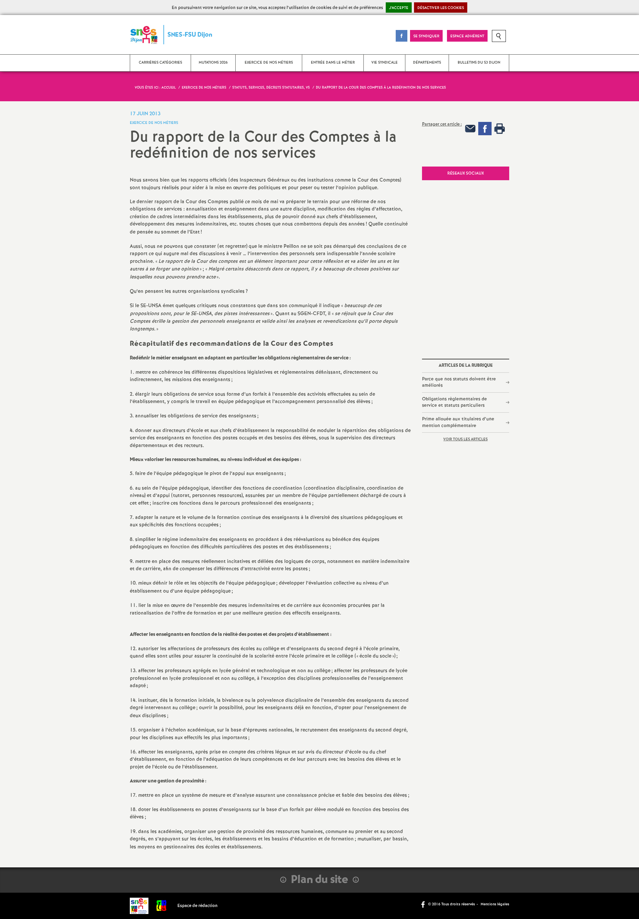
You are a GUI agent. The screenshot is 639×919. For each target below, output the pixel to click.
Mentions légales (495, 904)
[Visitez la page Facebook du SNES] (423, 904)
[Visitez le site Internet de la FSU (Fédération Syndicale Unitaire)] (161, 906)
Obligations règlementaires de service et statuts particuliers (454, 402)
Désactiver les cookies (440, 8)
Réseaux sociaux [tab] (465, 173)
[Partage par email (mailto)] (470, 128)
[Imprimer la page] (499, 128)
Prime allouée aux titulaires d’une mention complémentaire (458, 422)
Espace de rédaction (197, 906)
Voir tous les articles (465, 439)
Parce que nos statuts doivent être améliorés (459, 382)
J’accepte (398, 8)
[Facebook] (485, 128)
